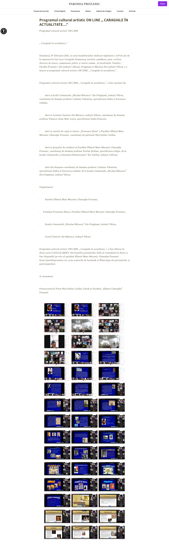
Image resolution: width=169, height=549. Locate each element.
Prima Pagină (59, 11)
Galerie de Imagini (103, 11)
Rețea (162, 3)
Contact (120, 11)
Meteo (88, 11)
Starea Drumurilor (41, 11)
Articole (132, 11)
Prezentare (75, 11)
